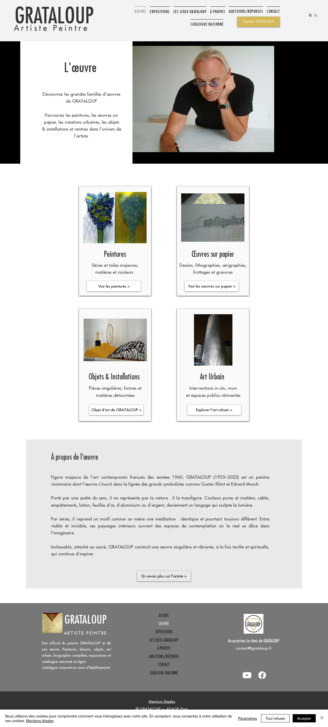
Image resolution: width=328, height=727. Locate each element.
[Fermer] (322, 718)
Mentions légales (162, 701)
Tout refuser (275, 718)
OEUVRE (164, 623)
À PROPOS (163, 648)
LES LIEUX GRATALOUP (164, 640)
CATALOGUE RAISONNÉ (164, 672)
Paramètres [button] (247, 718)
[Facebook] (262, 675)
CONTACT (164, 664)
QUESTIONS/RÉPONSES (164, 656)
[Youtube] (247, 675)
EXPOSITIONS (163, 631)
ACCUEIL (164, 615)
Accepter (304, 718)
